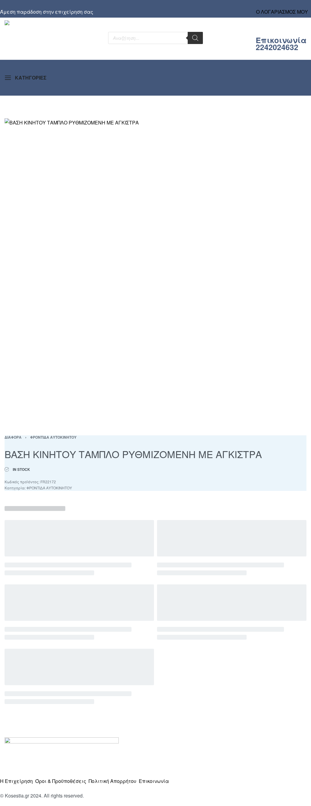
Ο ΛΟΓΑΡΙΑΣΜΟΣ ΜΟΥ (282, 11)
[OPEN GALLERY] (155, 269)
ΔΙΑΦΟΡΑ (13, 437)
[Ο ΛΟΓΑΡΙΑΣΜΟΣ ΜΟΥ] (282, 6)
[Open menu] (26, 77)
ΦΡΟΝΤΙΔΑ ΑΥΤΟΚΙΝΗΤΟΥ (53, 437)
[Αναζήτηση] (195, 38)
